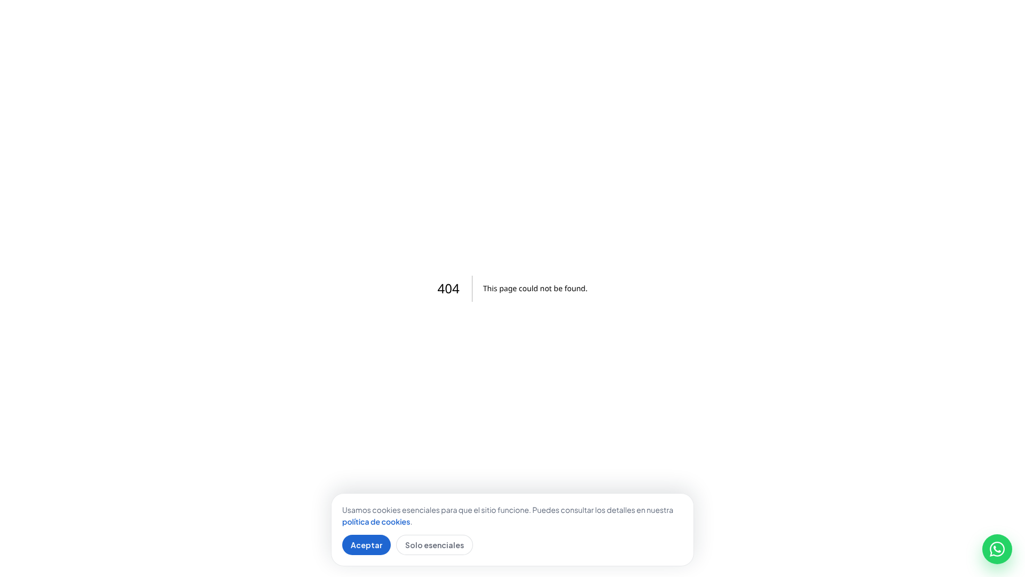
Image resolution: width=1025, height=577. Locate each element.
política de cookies (376, 522)
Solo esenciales (434, 545)
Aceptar (366, 545)
